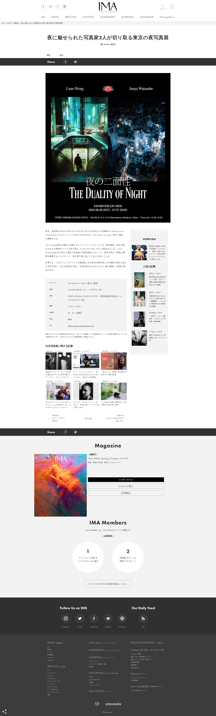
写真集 (91, 667)
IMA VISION (100, 691)
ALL (48, 646)
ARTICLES (50, 351)
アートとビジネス (53, 692)
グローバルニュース (53, 681)
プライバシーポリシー (138, 677)
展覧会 (16, 23)
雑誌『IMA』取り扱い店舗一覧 (141, 659)
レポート (50, 676)
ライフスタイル (52, 687)
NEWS (8, 23)
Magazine (108, 445)
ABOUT (91, 677)
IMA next (103, 642)
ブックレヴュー (52, 678)
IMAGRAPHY (105, 650)
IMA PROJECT (103, 672)
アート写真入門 (52, 689)
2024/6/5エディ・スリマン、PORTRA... (59, 418)
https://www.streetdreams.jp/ (81, 326)
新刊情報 (50, 655)
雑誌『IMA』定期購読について (141, 657)
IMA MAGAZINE (94, 679)
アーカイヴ (51, 684)
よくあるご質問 (136, 654)
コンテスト (51, 657)
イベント (50, 652)
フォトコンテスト (95, 685)
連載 (48, 695)
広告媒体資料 (135, 662)
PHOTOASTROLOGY (147, 642)
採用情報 (134, 665)
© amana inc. (108, 712)
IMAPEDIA (101, 657)
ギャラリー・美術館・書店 (97, 664)
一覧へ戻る (88, 419)
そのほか (50, 660)
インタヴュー (59, 351)
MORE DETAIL (126, 479)
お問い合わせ (135, 668)
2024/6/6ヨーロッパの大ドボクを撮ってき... (115, 418)
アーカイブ (86, 351)
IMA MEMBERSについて (138, 690)
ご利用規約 (134, 680)
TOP (2, 23)
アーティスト (93, 661)
